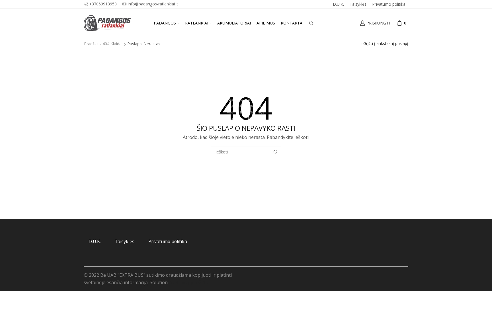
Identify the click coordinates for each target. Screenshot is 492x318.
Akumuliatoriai (234, 23)
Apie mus (266, 23)
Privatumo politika (388, 4)
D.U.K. (338, 4)
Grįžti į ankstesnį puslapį (385, 43)
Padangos (165, 23)
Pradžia (91, 43)
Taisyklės (358, 4)
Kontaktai (292, 23)
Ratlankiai (196, 23)
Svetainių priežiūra (190, 282)
